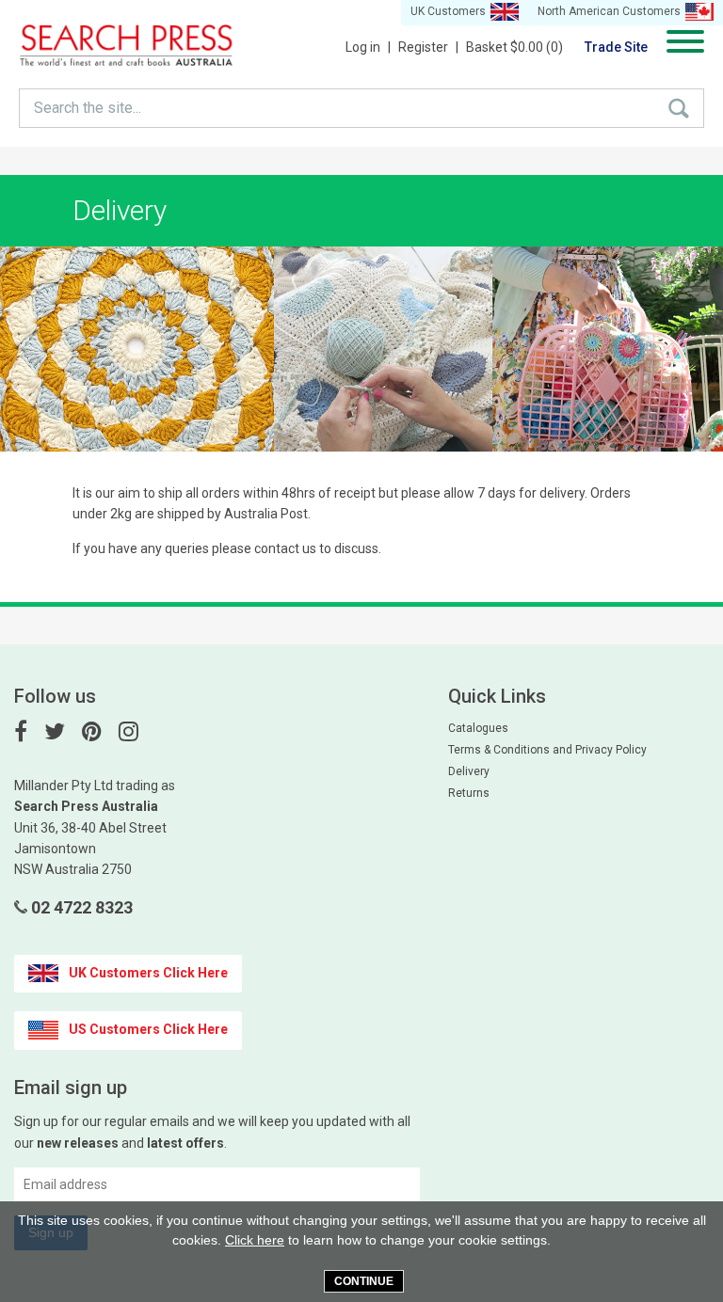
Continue (364, 1281)
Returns (469, 793)
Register (428, 47)
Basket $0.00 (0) (514, 47)
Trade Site (616, 47)
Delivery (469, 771)
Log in (368, 47)
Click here (254, 1239)
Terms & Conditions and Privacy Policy (547, 749)
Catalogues (478, 728)
